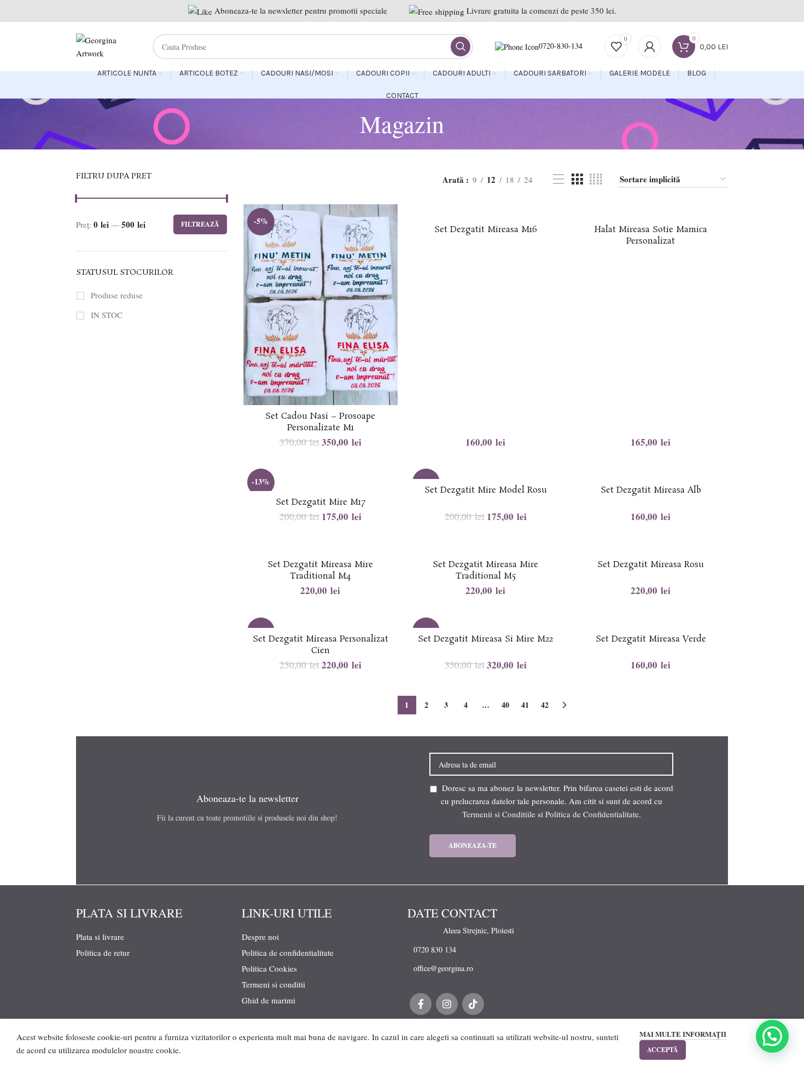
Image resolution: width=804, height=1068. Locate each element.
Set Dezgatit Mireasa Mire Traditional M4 (320, 570)
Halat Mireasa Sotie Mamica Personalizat (651, 235)
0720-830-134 (560, 46)
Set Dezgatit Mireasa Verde (651, 639)
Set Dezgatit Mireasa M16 (485, 229)
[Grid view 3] (577, 179)
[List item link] (472, 931)
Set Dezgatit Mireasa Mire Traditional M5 (485, 570)
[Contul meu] (650, 46)
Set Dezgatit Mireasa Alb (651, 490)
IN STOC (106, 314)
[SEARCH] (460, 46)
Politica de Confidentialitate (592, 814)
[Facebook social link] (421, 1004)
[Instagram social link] (447, 1004)
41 (525, 705)
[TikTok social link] (473, 1004)
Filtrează (200, 224)
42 (545, 705)
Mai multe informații (682, 1034)
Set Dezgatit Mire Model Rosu (485, 490)
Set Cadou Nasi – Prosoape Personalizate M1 (320, 422)
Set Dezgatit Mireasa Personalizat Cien (320, 644)
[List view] (558, 179)
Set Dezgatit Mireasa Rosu (650, 564)
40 (505, 705)
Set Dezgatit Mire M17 (320, 502)
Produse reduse (116, 295)
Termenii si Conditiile (498, 814)
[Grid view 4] (596, 179)
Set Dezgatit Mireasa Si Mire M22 (485, 639)
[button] (772, 1036)
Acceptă (662, 1049)
